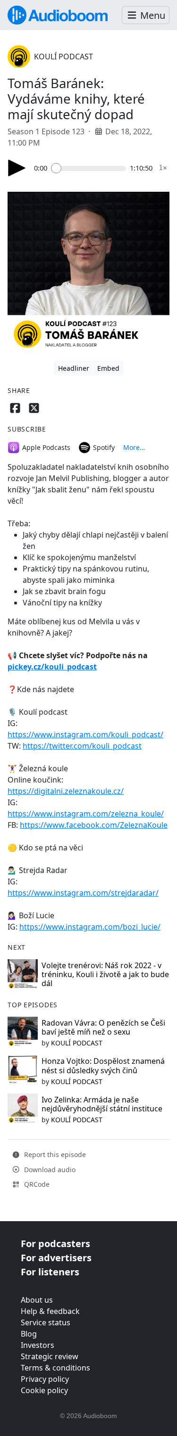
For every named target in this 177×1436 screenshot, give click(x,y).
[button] (145, 15)
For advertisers (56, 1257)
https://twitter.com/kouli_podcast (82, 746)
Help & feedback (50, 1311)
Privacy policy (45, 1379)
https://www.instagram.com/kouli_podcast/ (85, 734)
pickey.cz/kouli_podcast (52, 666)
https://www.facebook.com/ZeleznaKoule (94, 825)
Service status (45, 1322)
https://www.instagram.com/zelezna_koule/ (86, 813)
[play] (17, 168)
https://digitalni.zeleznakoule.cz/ (66, 791)
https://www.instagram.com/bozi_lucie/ (89, 927)
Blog (29, 1334)
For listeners (50, 1271)
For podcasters (55, 1243)
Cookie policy (44, 1390)
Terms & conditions (55, 1368)
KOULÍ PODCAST (63, 56)
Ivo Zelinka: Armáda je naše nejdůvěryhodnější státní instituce (102, 1104)
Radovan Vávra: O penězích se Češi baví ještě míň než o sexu (103, 1027)
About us (37, 1300)
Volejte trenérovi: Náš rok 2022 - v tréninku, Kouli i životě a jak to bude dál (105, 974)
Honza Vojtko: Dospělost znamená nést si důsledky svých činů (103, 1065)
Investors (37, 1345)
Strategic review (49, 1356)
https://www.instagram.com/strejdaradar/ (83, 893)
